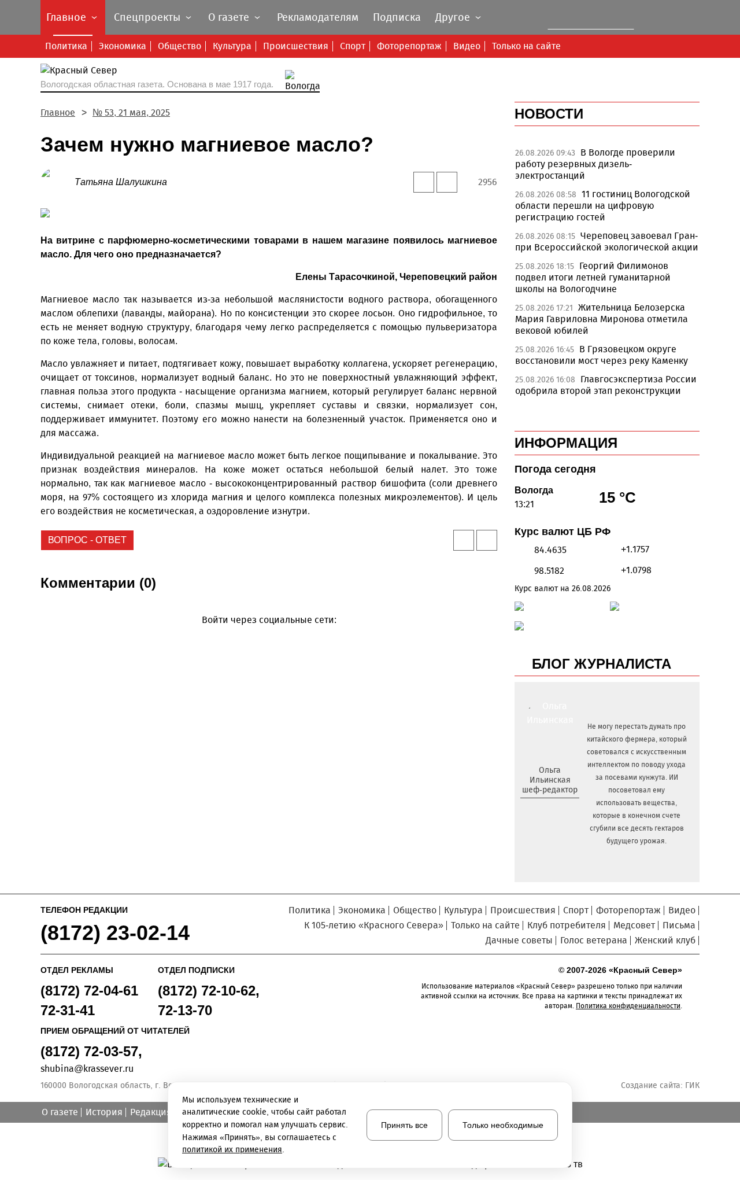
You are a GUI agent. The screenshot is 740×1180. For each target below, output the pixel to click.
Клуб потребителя (566, 925)
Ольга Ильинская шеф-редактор (550, 780)
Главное (57, 112)
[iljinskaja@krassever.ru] (537, 809)
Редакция (151, 1112)
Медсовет (634, 925)
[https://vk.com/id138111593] (548, 809)
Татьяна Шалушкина (121, 182)
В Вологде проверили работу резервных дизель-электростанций (595, 164)
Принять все (404, 1125)
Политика (66, 45)
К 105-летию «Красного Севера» (373, 925)
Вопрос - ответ (87, 540)
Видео (466, 45)
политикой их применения (232, 1150)
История (104, 1112)
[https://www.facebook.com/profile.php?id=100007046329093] (560, 809)
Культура (232, 45)
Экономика (122, 45)
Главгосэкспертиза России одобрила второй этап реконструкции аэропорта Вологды (606, 391)
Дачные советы (519, 940)
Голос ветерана (593, 940)
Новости (549, 113)
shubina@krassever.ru (87, 1068)
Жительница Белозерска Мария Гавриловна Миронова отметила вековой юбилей (601, 319)
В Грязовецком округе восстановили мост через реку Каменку (601, 355)
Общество (179, 45)
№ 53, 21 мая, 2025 (131, 112)
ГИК (692, 1085)
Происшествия (295, 45)
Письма (679, 925)
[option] (607, 167)
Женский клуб (665, 940)
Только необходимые (502, 1125)
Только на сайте (526, 45)
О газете (60, 1112)
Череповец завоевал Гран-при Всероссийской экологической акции (606, 241)
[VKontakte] (266, 636)
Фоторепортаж (409, 45)
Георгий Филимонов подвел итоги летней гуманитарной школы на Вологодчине (593, 277)
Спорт (352, 45)
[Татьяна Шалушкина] (57, 181)
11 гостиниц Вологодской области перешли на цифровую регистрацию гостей (602, 206)
